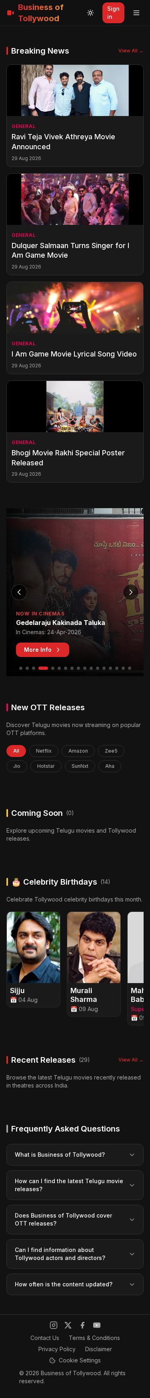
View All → (131, 51)
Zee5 (111, 751)
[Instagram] (54, 1325)
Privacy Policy (57, 1349)
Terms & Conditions (94, 1337)
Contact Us (44, 1337)
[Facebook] (82, 1325)
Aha (109, 766)
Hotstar (46, 766)
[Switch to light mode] (90, 13)
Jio (16, 766)
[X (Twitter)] (68, 1325)
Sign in (113, 12)
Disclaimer (98, 1349)
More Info (38, 649)
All (16, 751)
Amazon (78, 751)
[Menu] (136, 13)
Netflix (44, 751)
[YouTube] (97, 1325)
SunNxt (80, 766)
